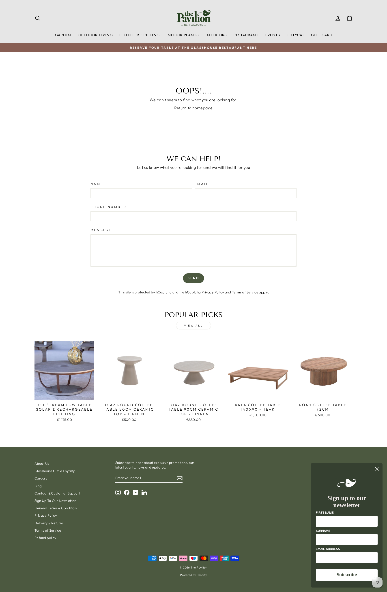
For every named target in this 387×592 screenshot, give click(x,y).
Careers (40, 478)
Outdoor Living (95, 35)
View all (193, 325)
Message (101, 230)
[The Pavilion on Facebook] (126, 492)
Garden (63, 35)
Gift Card (321, 35)
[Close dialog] (377, 469)
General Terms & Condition (55, 508)
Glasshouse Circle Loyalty (54, 471)
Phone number (108, 207)
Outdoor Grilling (139, 35)
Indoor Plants (182, 35)
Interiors (216, 35)
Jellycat (295, 35)
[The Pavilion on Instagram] (118, 492)
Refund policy (45, 538)
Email (202, 184)
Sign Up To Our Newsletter (55, 501)
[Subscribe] (180, 478)
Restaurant (245, 35)
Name (96, 184)
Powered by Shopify (193, 575)
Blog (38, 486)
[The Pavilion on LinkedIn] (144, 492)
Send (194, 278)
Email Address (328, 549)
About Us (41, 463)
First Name (325, 512)
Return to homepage (193, 107)
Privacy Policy (213, 292)
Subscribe (347, 575)
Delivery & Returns (48, 523)
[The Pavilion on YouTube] (135, 492)
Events (272, 35)
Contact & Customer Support (57, 493)
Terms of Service (245, 292)
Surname (323, 531)
